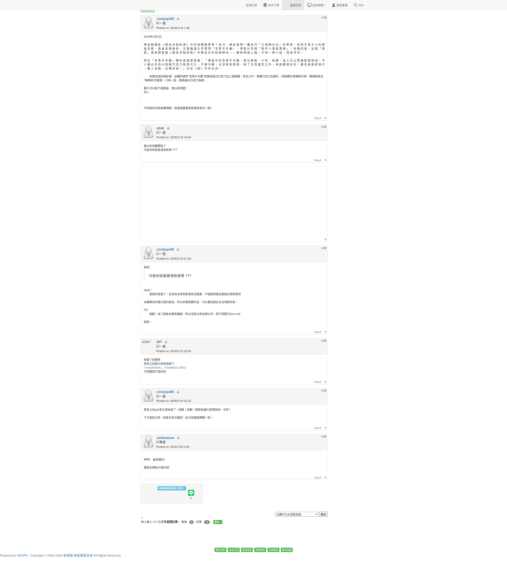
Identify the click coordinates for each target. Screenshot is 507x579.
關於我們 (220, 549)
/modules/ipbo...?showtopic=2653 (165, 367)
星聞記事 (251, 5)
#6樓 (323, 436)
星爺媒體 (317, 5)
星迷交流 (295, 5)
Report (317, 118)
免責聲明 (260, 549)
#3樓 (323, 248)
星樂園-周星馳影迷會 (78, 555)
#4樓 (323, 340)
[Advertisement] (235, 203)
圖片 (146, 92)
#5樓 (323, 390)
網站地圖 (287, 549)
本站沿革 (233, 549)
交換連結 (273, 549)
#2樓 (323, 126)
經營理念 (247, 549)
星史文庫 (273, 5)
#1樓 (323, 17)
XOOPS (22, 555)
